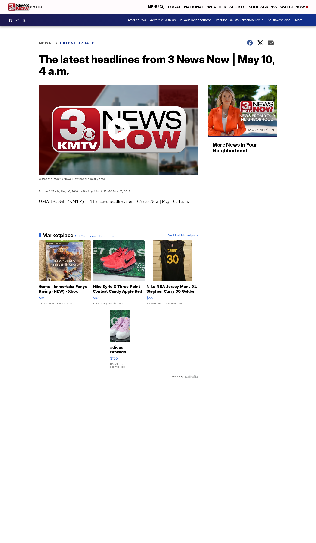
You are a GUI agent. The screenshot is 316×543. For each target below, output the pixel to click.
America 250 (137, 20)
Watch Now (293, 7)
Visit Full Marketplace (183, 235)
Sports (237, 7)
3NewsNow (12, 20)
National (194, 7)
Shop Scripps (263, 7)
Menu (154, 7)
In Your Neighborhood (196, 20)
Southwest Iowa (279, 20)
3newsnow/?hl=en (18, 20)
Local (174, 7)
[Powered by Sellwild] (191, 376)
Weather (216, 7)
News (45, 43)
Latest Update (77, 43)
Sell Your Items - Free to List (95, 236)
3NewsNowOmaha (25, 20)
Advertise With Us (163, 20)
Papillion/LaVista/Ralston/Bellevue (239, 20)
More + (300, 20)
